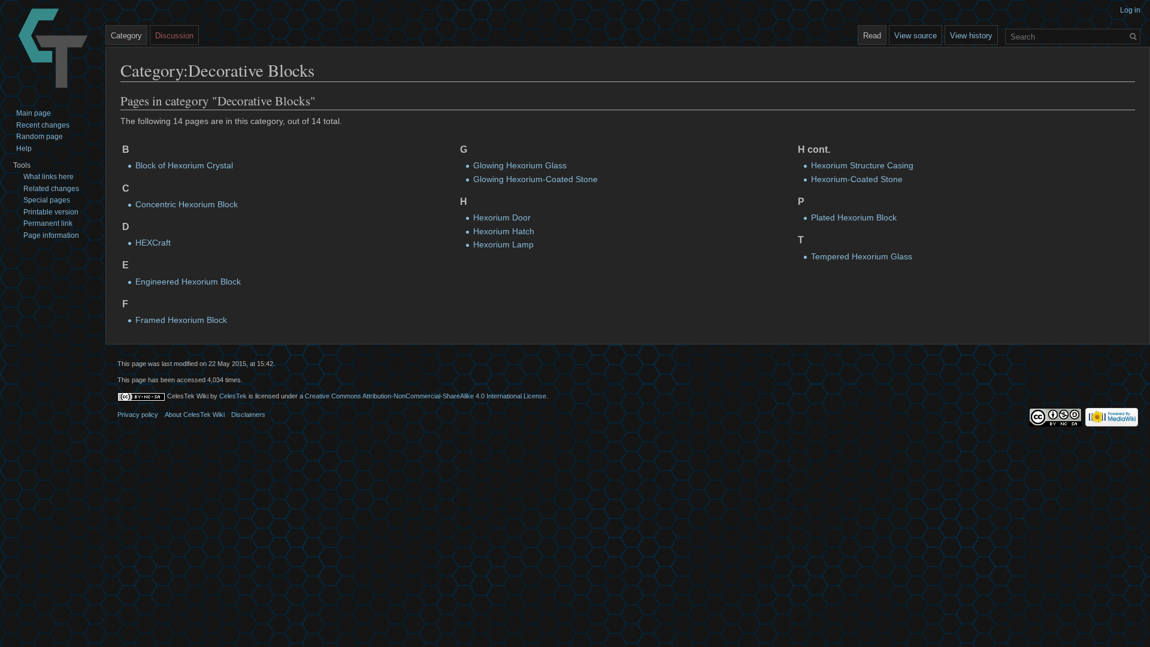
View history (971, 35)
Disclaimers (248, 414)
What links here (48, 177)
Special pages (46, 200)
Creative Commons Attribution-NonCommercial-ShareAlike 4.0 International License (425, 396)
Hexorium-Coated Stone (857, 179)
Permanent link (47, 223)
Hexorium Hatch (503, 231)
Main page (33, 113)
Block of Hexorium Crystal (184, 165)
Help (24, 148)
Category (126, 35)
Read (872, 35)
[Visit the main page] (53, 48)
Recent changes (42, 125)
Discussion (174, 35)
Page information (51, 235)
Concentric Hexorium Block (186, 204)
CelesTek (233, 396)
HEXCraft (153, 242)
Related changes (51, 189)
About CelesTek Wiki (195, 414)
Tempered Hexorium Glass (861, 256)
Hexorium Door (502, 217)
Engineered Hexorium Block (188, 281)
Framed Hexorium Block (181, 320)
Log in (1130, 10)
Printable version (50, 212)
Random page (39, 136)
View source (915, 35)
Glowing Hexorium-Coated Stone (535, 179)
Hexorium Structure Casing (862, 165)
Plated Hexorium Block (854, 217)
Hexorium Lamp (503, 244)
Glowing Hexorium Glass (520, 165)
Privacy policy (137, 414)
